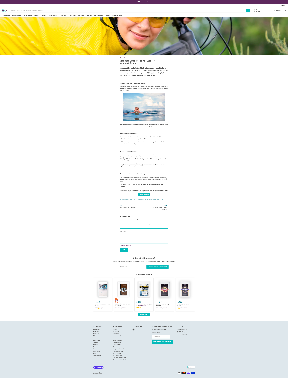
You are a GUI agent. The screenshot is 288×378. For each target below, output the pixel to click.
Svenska (283, 5)
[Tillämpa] (248, 10)
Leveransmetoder (117, 336)
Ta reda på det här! (144, 194)
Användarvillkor (116, 338)
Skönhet (43, 15)
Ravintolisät (28, 15)
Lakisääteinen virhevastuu (119, 357)
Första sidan (6, 15)
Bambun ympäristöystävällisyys (120, 360)
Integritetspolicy (117, 342)
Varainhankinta (117, 15)
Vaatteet (63, 15)
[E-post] (133, 329)
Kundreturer (116, 333)
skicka (124, 250)
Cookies (115, 346)
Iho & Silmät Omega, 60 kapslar (144, 304)
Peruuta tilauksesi (117, 355)
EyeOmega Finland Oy (99, 307)
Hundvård (81, 15)
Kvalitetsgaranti (117, 344)
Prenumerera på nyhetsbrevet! (158, 267)
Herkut (89, 15)
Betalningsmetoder (117, 340)
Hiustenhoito (53, 15)
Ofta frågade (116, 331)
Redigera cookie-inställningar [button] (120, 349)
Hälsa (36, 15)
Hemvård (72, 15)
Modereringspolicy (117, 353)
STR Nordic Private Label (120, 307)
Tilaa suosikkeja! (144, 314)
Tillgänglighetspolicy (118, 351)
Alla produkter (98, 15)
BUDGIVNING (16, 15)
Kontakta (115, 329)
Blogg (108, 15)
